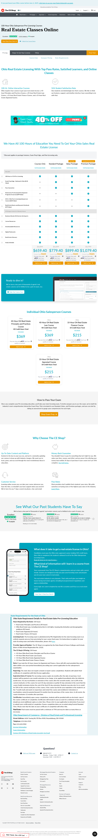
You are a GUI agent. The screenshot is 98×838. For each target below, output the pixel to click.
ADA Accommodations (83, 789)
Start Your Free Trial (9, 41)
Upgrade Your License (25, 786)
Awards (60, 786)
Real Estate (23, 14)
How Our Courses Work (25, 805)
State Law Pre (42, 776)
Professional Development (26, 788)
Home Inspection (52, 14)
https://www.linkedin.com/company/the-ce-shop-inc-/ (2, 788)
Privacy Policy (38, 823)
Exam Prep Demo (24, 803)
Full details (21, 332)
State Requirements (61, 58)
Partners (41, 789)
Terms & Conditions (30, 823)
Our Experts (61, 779)
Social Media (61, 790)
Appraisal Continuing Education (46, 802)
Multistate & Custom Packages (27, 790)
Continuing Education (25, 783)
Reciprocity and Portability (26, 817)
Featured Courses (24, 793)
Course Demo (23, 801)
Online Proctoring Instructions (27, 808)
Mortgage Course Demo (45, 791)
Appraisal (41, 14)
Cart (94, 10)
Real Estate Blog (24, 798)
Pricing (4, 53)
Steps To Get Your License (21, 53)
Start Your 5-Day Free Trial (43, 594)
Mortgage (32, 14)
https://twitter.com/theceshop (8, 788)
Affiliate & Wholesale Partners (65, 796)
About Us (61, 774)
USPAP (41, 799)
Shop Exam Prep (48, 414)
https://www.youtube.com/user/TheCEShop (13, 784)
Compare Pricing (46, 58)
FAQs (37, 53)
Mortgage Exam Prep (44, 779)
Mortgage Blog (43, 787)
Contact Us (81, 784)
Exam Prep (23, 779)
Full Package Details (40, 167)
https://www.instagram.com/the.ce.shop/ (2, 784)
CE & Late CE (42, 781)
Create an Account (82, 776)
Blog (78, 14)
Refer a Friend (71, 14)
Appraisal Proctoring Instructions (46, 810)
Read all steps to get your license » (45, 560)
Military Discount (62, 798)
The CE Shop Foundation (64, 781)
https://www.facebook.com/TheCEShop (8, 784)
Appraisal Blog (43, 807)
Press (60, 783)
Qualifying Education (44, 797)
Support (85, 10)
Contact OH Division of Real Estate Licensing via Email (31, 733)
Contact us (74, 753)
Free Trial (92, 53)
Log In (80, 774)
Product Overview (24, 774)
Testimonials (23, 810)
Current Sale (34, 58)
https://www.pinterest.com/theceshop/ (13, 788)
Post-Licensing (23, 781)
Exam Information (19, 730)
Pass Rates (23, 812)
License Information (20, 727)
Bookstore (62, 14)
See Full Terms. (64, 463)
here (53, 641)
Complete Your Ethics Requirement (28, 814)
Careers (60, 788)
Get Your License (24, 776)
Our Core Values (62, 776)
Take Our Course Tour (16, 292)
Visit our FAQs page (29, 753)
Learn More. (55, 489)
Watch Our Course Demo (28, 41)
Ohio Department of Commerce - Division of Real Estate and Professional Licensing (47, 715)
